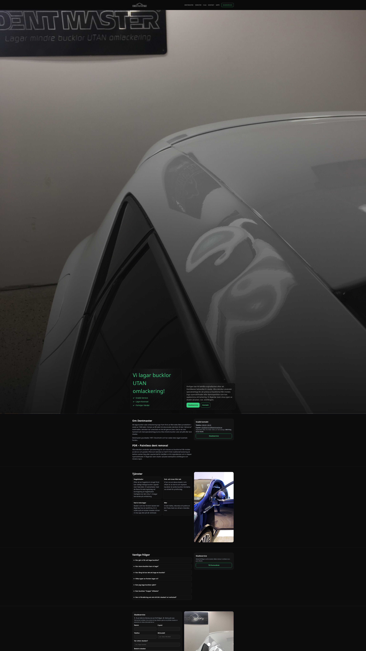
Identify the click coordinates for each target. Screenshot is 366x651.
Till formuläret (213, 565)
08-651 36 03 (206, 425)
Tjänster (198, 5)
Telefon (137, 633)
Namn (136, 625)
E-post (160, 625)
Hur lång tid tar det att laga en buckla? (150, 572)
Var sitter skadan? (141, 641)
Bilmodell (161, 633)
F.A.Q (204, 5)
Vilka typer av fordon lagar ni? (146, 579)
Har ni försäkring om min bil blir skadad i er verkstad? (155, 597)
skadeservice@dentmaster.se (211, 428)
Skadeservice (227, 5)
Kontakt (211, 5)
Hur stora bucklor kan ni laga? (147, 566)
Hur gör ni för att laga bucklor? (147, 560)
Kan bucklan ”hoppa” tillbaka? (147, 591)
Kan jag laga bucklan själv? (145, 585)
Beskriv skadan (140, 649)
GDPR (218, 5)
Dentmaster (189, 5)
